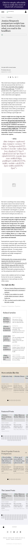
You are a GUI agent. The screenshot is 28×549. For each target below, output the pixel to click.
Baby (15, 423)
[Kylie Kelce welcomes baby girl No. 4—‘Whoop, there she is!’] (7, 379)
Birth (13, 335)
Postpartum (9, 17)
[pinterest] (20, 532)
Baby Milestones (20, 429)
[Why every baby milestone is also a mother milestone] (19, 418)
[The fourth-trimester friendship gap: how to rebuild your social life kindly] (19, 460)
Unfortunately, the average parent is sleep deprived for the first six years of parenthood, (13, 261)
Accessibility (18, 539)
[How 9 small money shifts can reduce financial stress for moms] (7, 418)
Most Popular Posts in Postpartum (10, 452)
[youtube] (14, 532)
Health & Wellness (16, 317)
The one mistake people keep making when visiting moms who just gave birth (18, 340)
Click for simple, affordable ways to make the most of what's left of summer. (14, 4)
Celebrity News (16, 345)
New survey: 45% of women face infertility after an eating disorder (18, 321)
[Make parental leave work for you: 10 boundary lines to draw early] (7, 460)
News (10, 390)
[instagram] (7, 532)
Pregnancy (17, 306)
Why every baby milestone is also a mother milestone (18, 426)
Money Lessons (5, 423)
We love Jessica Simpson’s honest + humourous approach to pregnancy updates (15, 290)
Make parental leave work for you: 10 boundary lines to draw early (6, 469)
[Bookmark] (18, 77)
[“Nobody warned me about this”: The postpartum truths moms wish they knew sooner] (7, 330)
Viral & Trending (16, 355)
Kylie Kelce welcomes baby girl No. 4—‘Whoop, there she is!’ (7, 387)
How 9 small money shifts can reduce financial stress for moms (6, 427)
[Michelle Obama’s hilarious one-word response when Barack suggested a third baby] (19, 379)
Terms (12, 539)
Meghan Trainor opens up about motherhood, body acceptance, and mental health (18, 349)
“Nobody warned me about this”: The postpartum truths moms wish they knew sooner (18, 330)
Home (3, 17)
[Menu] (2, 12)
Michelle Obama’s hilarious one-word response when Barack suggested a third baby (19, 388)
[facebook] (11, 532)
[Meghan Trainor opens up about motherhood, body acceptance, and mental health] (7, 349)
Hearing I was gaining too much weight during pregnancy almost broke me (14, 296)
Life (14, 465)
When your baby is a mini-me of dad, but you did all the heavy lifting (18, 358)
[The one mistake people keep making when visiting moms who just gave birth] (7, 339)
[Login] (25, 12)
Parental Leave (4, 465)
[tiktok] (17, 532)
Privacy (8, 539)
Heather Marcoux (7, 69)
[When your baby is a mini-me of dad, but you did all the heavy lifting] (7, 358)
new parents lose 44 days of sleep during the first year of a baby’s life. (14, 265)
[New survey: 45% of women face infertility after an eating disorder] (7, 320)
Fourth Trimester (20, 473)
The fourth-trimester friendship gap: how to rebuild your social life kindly (18, 469)
